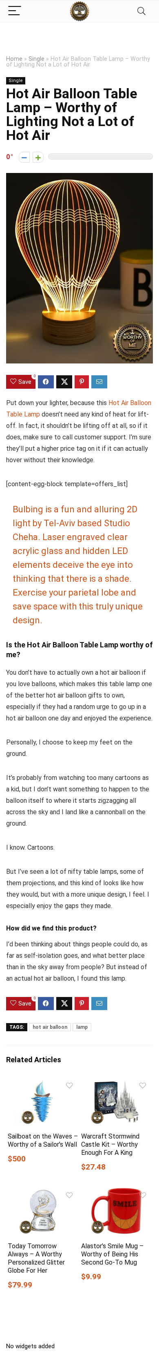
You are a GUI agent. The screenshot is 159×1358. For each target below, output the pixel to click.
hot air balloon (50, 1027)
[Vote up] (38, 157)
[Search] (141, 11)
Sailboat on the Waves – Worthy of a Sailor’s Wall (43, 1140)
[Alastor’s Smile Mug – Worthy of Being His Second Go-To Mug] (116, 1193)
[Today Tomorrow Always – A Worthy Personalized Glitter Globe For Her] (43, 1193)
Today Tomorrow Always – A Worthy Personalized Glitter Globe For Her (36, 1258)
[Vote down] (24, 157)
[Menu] (14, 11)
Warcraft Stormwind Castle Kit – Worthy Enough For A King (110, 1144)
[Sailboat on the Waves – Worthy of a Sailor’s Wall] (43, 1084)
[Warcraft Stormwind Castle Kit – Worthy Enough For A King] (116, 1084)
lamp (82, 1027)
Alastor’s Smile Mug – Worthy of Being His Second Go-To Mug (112, 1254)
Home (14, 58)
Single (36, 58)
